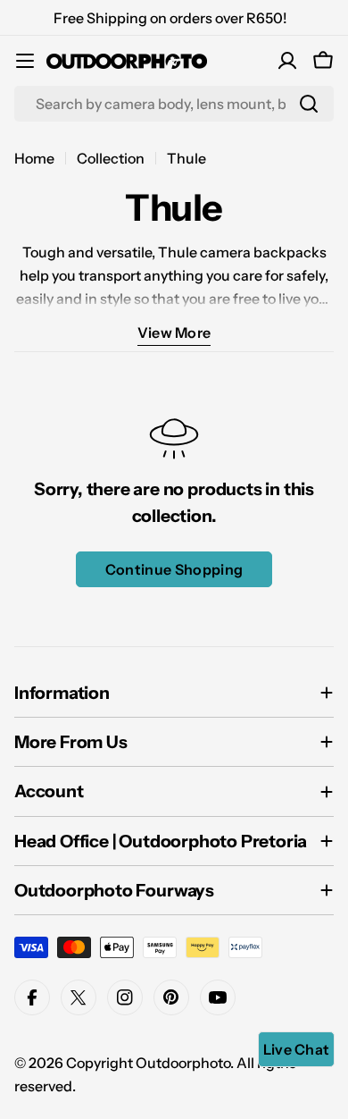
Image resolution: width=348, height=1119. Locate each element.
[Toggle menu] (25, 61)
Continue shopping (174, 569)
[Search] (308, 103)
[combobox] (174, 104)
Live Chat (296, 1049)
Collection (111, 158)
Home (34, 158)
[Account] (287, 61)
